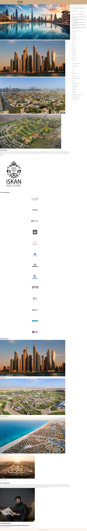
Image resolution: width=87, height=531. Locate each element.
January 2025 (74, 33)
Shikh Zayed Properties (4, 416)
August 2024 (74, 41)
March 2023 (73, 54)
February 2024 (74, 49)
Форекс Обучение (76, 99)
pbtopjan (74, 89)
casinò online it (75, 78)
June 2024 (73, 44)
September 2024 (74, 39)
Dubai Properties (3, 377)
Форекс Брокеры (75, 97)
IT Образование (75, 83)
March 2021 (73, 60)
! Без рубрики (75, 65)
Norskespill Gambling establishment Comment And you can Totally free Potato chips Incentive (79, 8)
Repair (73, 91)
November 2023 (74, 52)
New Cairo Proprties (3, 479)
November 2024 (74, 36)
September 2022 (74, 57)
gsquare (73, 19)
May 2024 (73, 46)
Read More (1, 155)
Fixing (73, 81)
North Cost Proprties (3, 454)
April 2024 (73, 47)
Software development (77, 94)
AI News (73, 70)
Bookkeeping (75, 73)
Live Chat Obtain (74, 10)
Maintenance (75, 86)
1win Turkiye (74, 67)
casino (73, 75)
